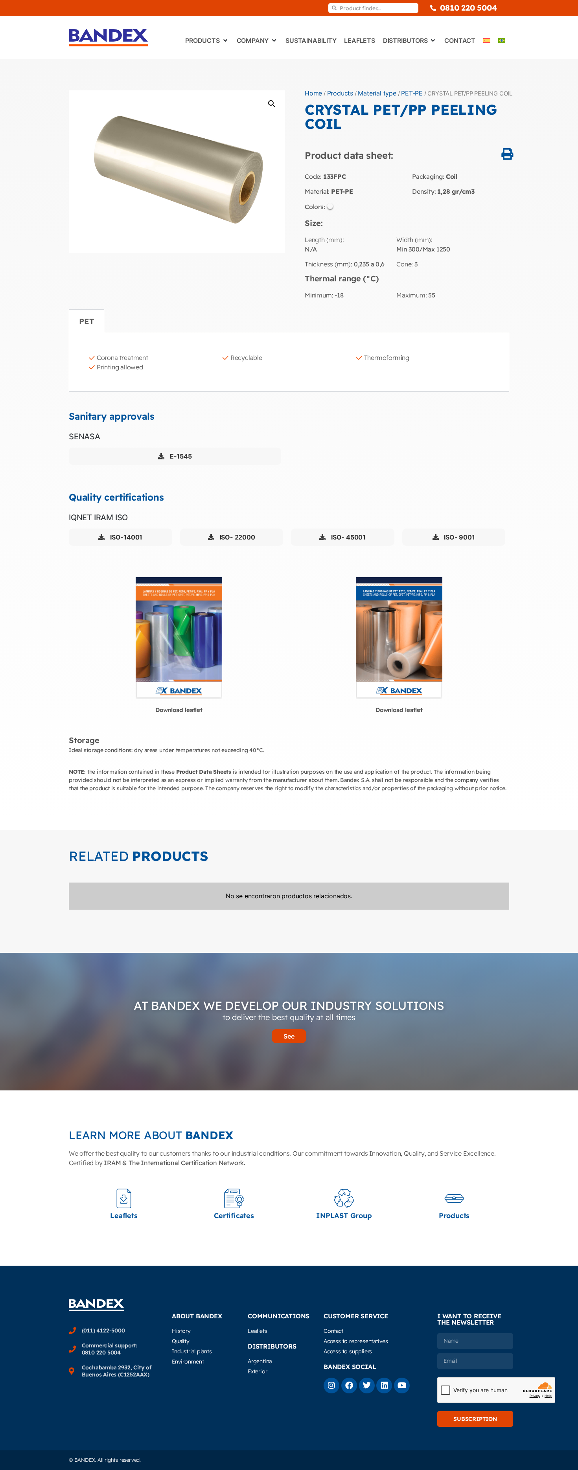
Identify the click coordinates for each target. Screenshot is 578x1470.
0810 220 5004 (468, 8)
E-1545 (179, 456)
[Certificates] (234, 1198)
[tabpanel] (289, 362)
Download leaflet (178, 710)
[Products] (454, 1198)
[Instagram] (331, 1385)
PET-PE (412, 93)
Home (313, 93)
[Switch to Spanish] (486, 40)
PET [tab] (86, 321)
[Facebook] (349, 1385)
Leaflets (123, 1215)
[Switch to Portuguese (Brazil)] (501, 40)
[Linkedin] (384, 1385)
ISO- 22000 (236, 537)
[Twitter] (367, 1385)
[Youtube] (402, 1385)
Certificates (234, 1215)
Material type (377, 93)
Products (340, 93)
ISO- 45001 (347, 537)
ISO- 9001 (459, 537)
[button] (272, 104)
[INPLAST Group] (344, 1198)
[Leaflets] (124, 1198)
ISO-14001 (125, 537)
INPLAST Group (344, 1215)
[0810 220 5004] (433, 8)
